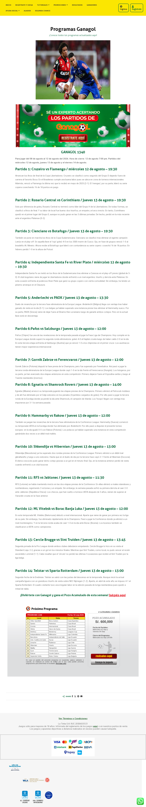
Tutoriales (42, 5)
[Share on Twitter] (75, 696)
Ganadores (92, 5)
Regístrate (136, 9)
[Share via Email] (81, 696)
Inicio (8, 5)
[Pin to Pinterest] (78, 696)
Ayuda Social (12, 11)
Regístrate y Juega (24, 5)
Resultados (77, 5)
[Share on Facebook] (72, 696)
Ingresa (123, 9)
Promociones (60, 5)
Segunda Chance (42, 11)
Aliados (27, 11)
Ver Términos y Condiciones (73, 718)
